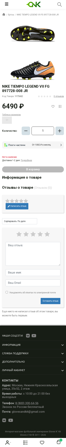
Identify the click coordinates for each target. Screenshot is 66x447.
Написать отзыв (18, 206)
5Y (7, 120)
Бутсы (11, 14)
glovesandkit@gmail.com (23, 411)
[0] (57, 442)
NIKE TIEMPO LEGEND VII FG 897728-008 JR (38, 14)
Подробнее (26, 160)
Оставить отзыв (50, 301)
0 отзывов (59, 96)
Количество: (9, 130)
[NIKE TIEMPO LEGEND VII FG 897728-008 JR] (33, 53)
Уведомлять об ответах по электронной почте (32, 292)
